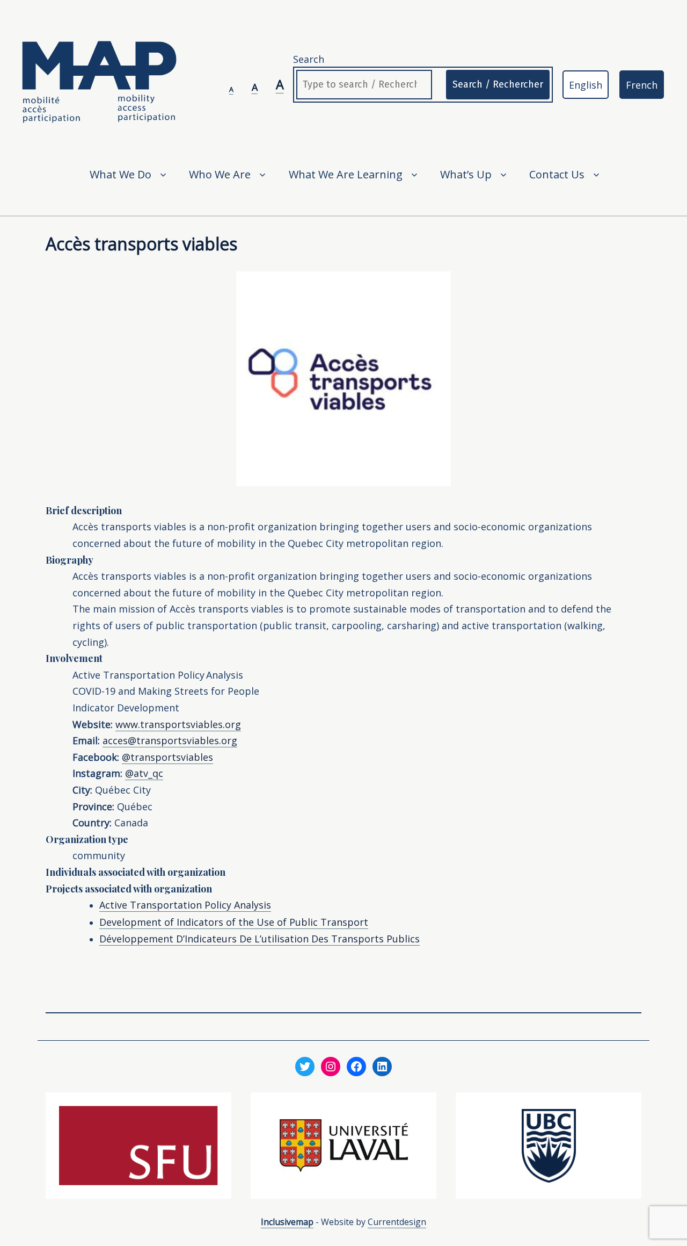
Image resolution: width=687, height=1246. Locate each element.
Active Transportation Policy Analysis (185, 904)
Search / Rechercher (497, 84)
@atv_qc (144, 773)
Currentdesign (397, 1222)
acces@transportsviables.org (170, 740)
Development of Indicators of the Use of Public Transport (233, 922)
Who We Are (220, 174)
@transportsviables (167, 757)
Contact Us (556, 174)
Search (308, 59)
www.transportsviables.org (178, 724)
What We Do (120, 174)
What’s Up (466, 174)
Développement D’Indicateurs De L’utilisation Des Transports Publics (259, 938)
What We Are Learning (346, 174)
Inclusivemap (287, 1222)
